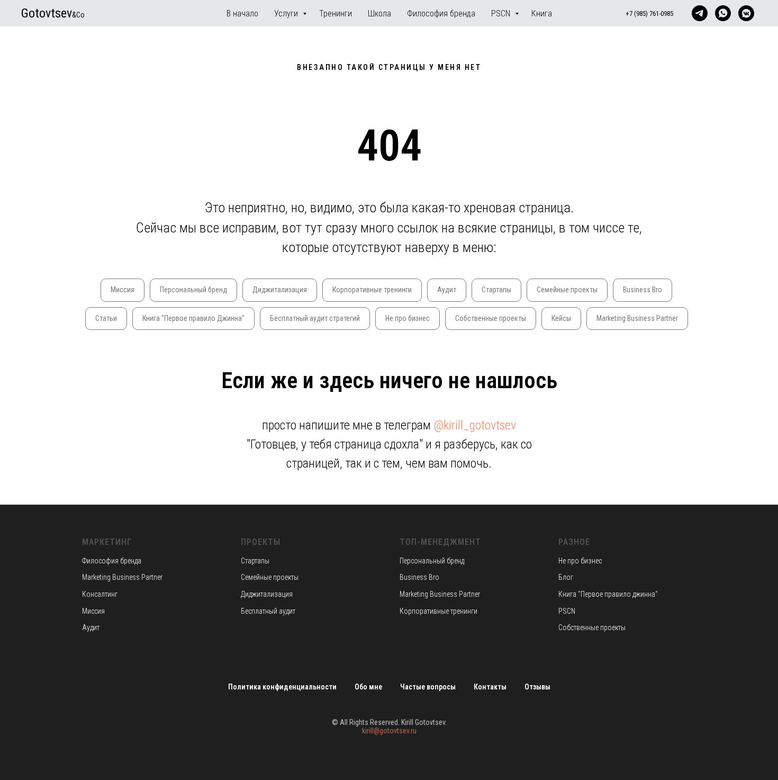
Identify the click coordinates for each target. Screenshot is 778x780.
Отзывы (537, 687)
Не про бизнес (407, 318)
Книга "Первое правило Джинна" (193, 318)
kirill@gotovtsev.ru (389, 731)
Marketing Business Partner (637, 318)
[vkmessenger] (746, 13)
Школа (379, 13)
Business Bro (642, 289)
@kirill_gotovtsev (474, 425)
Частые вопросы (428, 687)
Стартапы (496, 289)
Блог (565, 577)
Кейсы (561, 318)
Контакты (490, 687)
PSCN (501, 13)
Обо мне (368, 687)
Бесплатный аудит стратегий (315, 318)
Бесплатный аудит (268, 611)
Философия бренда (441, 13)
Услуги (287, 13)
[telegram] (700, 13)
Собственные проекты (490, 318)
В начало (242, 13)
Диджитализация (279, 289)
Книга (541, 13)
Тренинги (335, 13)
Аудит (446, 289)
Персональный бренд (193, 289)
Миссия (122, 289)
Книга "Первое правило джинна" (608, 594)
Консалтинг (99, 594)
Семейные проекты (567, 289)
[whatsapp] (723, 13)
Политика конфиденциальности (282, 687)
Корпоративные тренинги (372, 289)
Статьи (106, 318)
